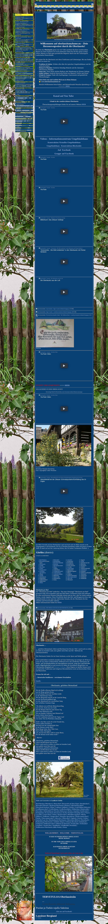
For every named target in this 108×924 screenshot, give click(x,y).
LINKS (17, 126)
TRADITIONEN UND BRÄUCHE (24, 106)
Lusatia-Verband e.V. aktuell (22, 45)
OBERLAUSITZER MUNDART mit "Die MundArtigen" (24, 26)
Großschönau (57, 572)
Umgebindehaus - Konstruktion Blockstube (64, 146)
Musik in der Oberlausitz (21, 72)
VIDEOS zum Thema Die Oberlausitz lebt (22, 50)
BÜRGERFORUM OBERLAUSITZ (24, 54)
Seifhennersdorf (49, 823)
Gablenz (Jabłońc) (61, 807)
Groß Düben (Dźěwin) (82, 807)
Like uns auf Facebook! (64, 911)
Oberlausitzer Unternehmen (22, 65)
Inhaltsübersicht (19, 19)
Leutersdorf (70, 568)
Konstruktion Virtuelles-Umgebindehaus (64, 142)
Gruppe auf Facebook (64, 153)
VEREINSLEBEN (20, 63)
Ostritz (41, 575)
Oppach (73, 818)
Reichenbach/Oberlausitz (57, 820)
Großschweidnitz (58, 574)
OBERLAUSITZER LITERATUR (24, 74)
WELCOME (19, 14)
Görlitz (41, 565)
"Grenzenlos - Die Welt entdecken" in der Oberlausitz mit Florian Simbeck (62, 251)
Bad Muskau (43, 560)
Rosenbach (85, 820)
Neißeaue (46, 816)
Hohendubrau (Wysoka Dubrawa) (55, 811)
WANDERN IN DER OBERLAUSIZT (21, 103)
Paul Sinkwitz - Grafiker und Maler (24, 76)
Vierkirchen (47, 825)
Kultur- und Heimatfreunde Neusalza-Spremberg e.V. (22, 22)
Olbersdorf (66, 818)
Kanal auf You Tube (64, 96)
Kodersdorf (84, 811)
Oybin (82, 561)
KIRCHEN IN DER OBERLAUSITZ (20, 79)
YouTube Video (45, 354)
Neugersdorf (43, 570)
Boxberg (55, 564)
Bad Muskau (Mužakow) (44, 803)
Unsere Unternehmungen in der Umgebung (23, 34)
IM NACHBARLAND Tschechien (23, 119)
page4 (56, 922)
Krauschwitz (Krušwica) (53, 813)
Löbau (41, 568)
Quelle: (38, 681)
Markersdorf (62, 814)
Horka (70, 811)
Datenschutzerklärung (21, 131)
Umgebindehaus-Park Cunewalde (23, 47)
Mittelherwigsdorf (74, 814)
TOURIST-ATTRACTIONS (22, 96)
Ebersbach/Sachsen (42, 807)
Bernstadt (42, 561)
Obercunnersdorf (72, 577)
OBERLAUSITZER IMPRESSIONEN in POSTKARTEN (24, 83)
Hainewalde (56, 577)
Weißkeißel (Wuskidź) (68, 825)
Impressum (18, 129)
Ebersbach (42, 564)
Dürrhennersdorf (58, 565)
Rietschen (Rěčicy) (73, 820)
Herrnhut (42, 567)
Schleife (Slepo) (59, 822)
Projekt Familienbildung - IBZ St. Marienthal (23, 37)
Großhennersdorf (58, 571)
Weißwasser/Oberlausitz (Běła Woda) (49, 827)
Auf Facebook (64, 150)
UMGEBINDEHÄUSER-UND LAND (23, 93)
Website (39, 917)
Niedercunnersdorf (81, 816)
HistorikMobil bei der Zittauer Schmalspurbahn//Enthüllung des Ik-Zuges (63, 480)
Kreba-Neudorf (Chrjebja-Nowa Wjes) (76, 813)
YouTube (43, 110)
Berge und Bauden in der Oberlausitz (24, 60)
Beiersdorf (56, 560)
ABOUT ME (19, 122)
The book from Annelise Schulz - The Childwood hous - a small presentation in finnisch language (67, 315)
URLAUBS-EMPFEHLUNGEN (23, 86)
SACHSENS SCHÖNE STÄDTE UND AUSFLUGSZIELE (23, 114)
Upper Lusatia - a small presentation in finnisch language (58, 312)
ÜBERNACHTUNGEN (21, 70)
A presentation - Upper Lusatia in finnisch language (57, 308)
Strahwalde (75, 823)
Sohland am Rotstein (63, 823)
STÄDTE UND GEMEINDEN (23, 58)
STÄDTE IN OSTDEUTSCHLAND (24, 117)
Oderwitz (69, 578)
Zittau (41, 582)
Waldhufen (56, 825)
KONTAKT (18, 124)
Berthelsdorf (56, 561)
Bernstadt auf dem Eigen (70, 803)
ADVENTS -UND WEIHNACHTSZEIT (21, 90)
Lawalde (39, 814)
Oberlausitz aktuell (20, 43)
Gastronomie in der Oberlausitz (23, 67)
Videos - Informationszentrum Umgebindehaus (64, 138)
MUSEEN (18, 109)
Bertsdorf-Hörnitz (58, 562)
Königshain (40, 813)
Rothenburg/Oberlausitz (44, 822)
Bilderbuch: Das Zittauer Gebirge (51, 220)
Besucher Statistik (20, 17)
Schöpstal (39, 823)
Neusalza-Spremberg (43, 572)
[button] (64, 121)
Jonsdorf (69, 560)
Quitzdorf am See (42, 820)
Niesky (38, 818)
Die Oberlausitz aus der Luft (50, 280)
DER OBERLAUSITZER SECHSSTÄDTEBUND (57, 607)
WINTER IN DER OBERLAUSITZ (24, 111)
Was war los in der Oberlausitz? (23, 56)
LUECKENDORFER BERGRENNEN (21, 100)
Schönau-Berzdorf (71, 822)
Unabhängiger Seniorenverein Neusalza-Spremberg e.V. (22, 30)
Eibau (55, 567)
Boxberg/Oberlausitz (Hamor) (60, 805)
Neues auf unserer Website (22, 40)
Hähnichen (75, 809)
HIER (68, 86)
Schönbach (84, 570)
